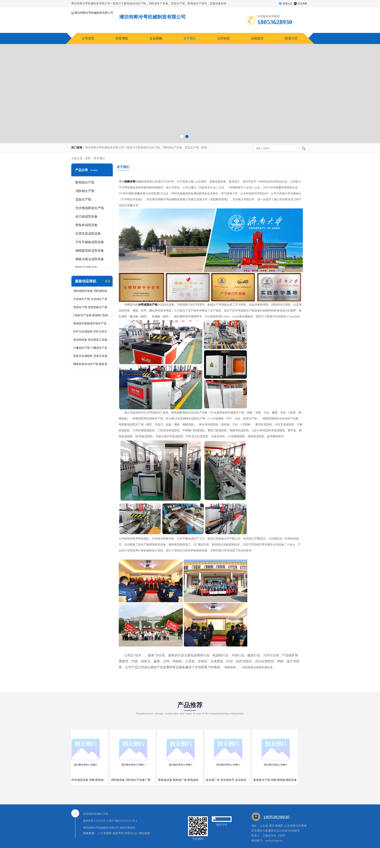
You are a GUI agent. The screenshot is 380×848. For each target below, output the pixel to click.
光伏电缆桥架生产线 (89, 208)
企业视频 (155, 38)
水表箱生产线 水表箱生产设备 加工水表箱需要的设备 (92, 299)
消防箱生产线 (84, 191)
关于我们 (189, 38)
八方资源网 (105, 833)
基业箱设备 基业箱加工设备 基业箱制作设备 (92, 339)
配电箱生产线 (84, 182)
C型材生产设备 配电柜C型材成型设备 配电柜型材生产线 (92, 315)
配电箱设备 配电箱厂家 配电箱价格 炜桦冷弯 (147, 779)
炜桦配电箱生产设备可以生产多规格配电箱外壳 (291, 779)
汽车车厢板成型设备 (89, 242)
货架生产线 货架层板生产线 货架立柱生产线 (92, 307)
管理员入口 (131, 833)
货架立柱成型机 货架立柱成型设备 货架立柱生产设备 (92, 355)
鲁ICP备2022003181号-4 (123, 820)
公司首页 (88, 38)
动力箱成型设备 (86, 216)
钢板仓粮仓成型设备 (89, 259)
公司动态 (223, 38)
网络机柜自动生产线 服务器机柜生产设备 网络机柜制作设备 (92, 364)
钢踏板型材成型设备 (89, 250)
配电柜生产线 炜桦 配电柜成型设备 (236, 779)
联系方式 (291, 38)
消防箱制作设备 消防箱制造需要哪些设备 (92, 290)
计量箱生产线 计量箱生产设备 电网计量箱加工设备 (92, 347)
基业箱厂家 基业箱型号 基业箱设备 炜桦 (192, 779)
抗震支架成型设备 (88, 233)
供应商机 (122, 38)
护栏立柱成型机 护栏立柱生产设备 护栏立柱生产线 (92, 331)
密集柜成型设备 (86, 225)
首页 (88, 158)
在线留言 (257, 38)
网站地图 (144, 833)
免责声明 (118, 833)
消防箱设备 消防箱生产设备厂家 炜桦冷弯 (98, 779)
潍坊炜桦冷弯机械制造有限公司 (101, 827)
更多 (108, 281)
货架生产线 (83, 199)
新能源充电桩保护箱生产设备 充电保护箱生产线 (92, 323)
